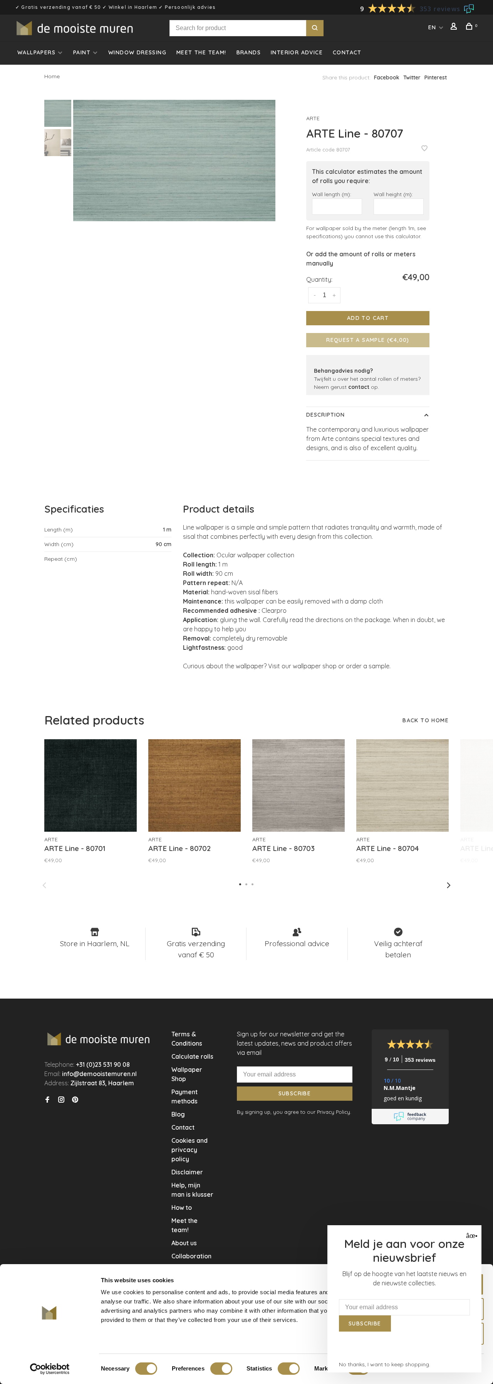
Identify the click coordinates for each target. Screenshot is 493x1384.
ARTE (313, 118)
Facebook (386, 77)
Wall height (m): (393, 194)
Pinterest (435, 77)
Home (52, 76)
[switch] (221, 1368)
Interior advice (297, 52)
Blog (178, 1114)
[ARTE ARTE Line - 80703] (298, 785)
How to (181, 1207)
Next (449, 885)
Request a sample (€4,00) (367, 339)
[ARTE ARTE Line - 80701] (90, 785)
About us (184, 1243)
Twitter (412, 77)
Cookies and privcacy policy (189, 1150)
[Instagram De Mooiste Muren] (61, 1100)
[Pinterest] (75, 1100)
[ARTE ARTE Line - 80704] (402, 785)
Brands (248, 52)
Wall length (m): (331, 194)
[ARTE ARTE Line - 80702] (194, 785)
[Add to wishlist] (424, 149)
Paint (82, 52)
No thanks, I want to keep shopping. (384, 1364)
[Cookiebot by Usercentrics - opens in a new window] (50, 1369)
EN (432, 27)
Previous (44, 885)
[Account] (454, 27)
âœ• (471, 1236)
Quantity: (319, 279)
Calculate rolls (192, 1056)
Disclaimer (187, 1172)
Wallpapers (36, 52)
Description (325, 414)
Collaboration (191, 1256)
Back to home (425, 720)
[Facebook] (47, 1100)
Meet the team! (201, 52)
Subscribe (294, 1093)
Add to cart (368, 317)
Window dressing (137, 52)
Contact (347, 52)
